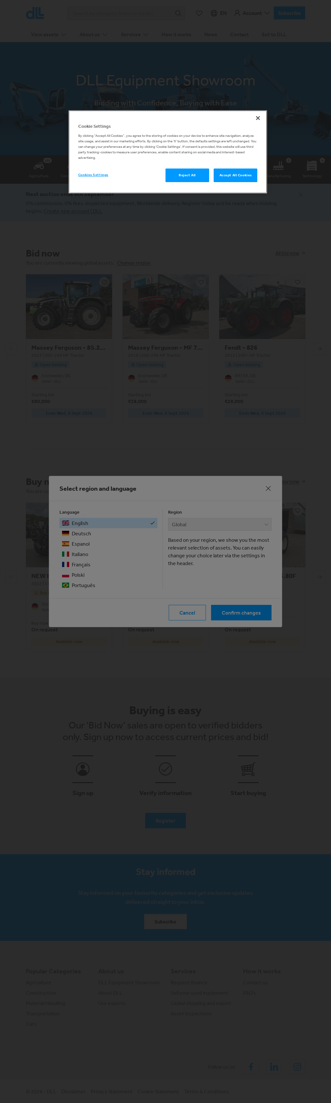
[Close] (258, 118)
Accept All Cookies (235, 175)
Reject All (187, 175)
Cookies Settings (93, 174)
